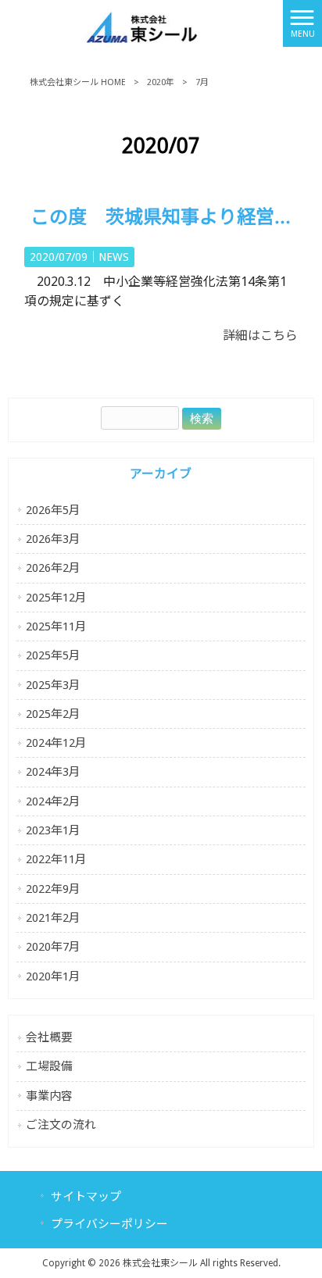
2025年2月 (53, 714)
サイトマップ (86, 1197)
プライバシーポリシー (109, 1224)
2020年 (160, 82)
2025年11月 (56, 626)
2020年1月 (53, 976)
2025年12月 (56, 598)
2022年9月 (53, 889)
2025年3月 (53, 685)
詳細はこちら (260, 335)
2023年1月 (53, 830)
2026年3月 (53, 539)
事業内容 (49, 1096)
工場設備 (49, 1066)
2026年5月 (53, 510)
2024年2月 (53, 801)
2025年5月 (53, 655)
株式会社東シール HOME (78, 82)
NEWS (113, 257)
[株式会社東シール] (141, 22)
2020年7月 (53, 947)
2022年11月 (56, 859)
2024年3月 (53, 772)
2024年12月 (56, 743)
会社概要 (49, 1037)
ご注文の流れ (61, 1125)
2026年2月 (53, 568)
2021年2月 (53, 918)
